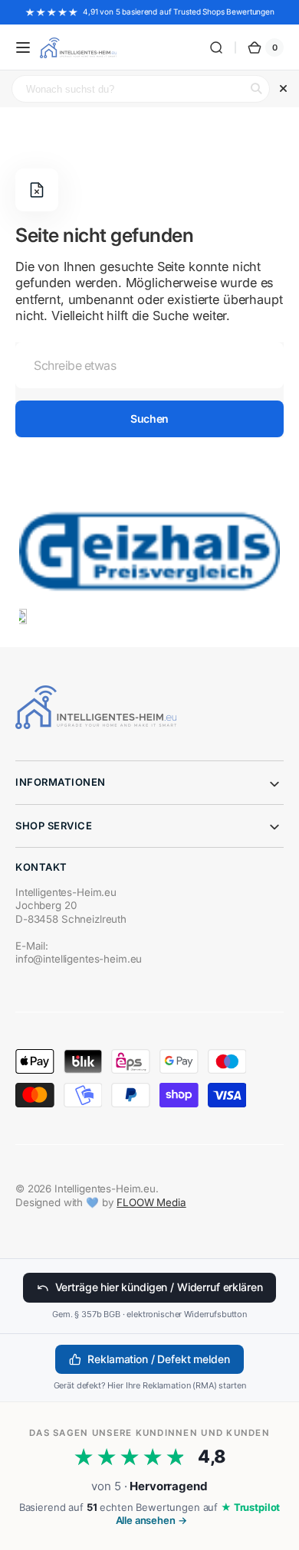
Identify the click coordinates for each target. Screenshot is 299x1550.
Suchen (149, 418)
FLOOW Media (151, 1202)
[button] (23, 47)
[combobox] (149, 365)
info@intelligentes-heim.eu (78, 959)
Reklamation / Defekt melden (158, 1358)
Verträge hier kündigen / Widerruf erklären (159, 1286)
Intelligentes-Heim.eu (105, 1188)
